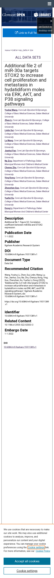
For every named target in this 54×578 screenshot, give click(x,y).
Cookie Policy (43, 551)
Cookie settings (36, 547)
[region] (27, 551)
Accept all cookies (27, 561)
